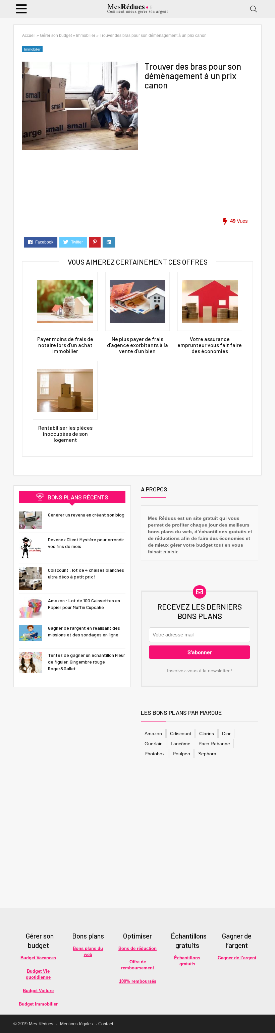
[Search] (253, 9)
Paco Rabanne (214, 743)
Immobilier (85, 35)
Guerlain (154, 743)
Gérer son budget (56, 35)
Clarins (206, 733)
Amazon (153, 733)
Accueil (29, 35)
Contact (105, 1023)
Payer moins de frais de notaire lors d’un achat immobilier (65, 345)
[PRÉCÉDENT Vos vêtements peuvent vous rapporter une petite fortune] (6, 1016)
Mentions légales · (78, 1023)
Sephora (207, 753)
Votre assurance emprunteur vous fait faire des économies (209, 345)
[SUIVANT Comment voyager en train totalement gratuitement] (268, 1016)
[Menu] (21, 9)
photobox (155, 753)
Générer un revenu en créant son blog (86, 515)
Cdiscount (180, 733)
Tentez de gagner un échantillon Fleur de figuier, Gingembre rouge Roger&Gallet (86, 661)
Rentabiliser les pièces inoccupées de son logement (65, 434)
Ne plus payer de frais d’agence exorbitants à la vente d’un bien (137, 345)
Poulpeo (181, 753)
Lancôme (180, 743)
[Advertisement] (198, 135)
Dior (226, 733)
